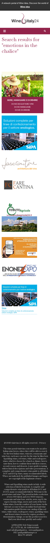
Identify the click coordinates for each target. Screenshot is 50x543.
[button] (5, 31)
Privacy (42, 443)
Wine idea (25, 7)
